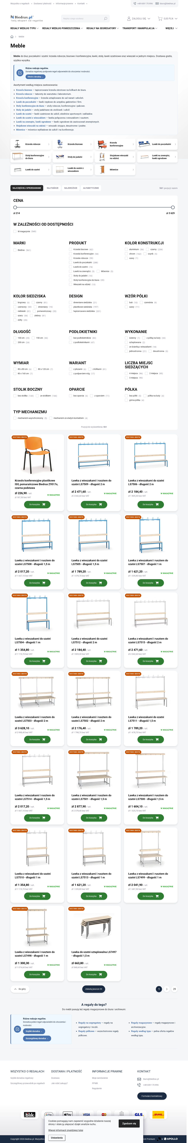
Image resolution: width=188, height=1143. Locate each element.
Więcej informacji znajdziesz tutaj (65, 1130)
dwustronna (160, 351)
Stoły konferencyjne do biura (30, 106)
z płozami (79, 369)
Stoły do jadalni (23, 110)
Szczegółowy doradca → (37, 1038)
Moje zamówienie (100, 1078)
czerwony (24, 307)
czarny (156, 249)
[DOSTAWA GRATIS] (37, 457)
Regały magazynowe (141, 1022)
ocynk (152, 254)
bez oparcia (80, 396)
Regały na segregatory (89, 1022)
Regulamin (97, 1088)
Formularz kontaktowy (152, 1096)
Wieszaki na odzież (84, 284)
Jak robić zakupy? (59, 1083)
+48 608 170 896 (151, 1085)
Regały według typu (141, 1031)
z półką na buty (156, 338)
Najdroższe (70, 188)
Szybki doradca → (34, 1031)
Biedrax (24, 250)
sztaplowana (136, 342)
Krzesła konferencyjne (27, 98)
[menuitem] (24, 28)
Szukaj (106, 18)
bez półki (134, 396)
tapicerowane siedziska (86, 311)
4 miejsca (135, 373)
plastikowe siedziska (85, 307)
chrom (135, 254)
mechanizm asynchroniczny (32, 418)
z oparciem (101, 396)
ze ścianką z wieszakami (142, 347)
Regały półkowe (86, 1031)
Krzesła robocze (24, 94)
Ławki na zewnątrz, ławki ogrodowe (33, 121)
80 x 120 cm (45, 369)
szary (133, 258)
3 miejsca (135, 378)
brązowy (23, 302)
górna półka (136, 400)
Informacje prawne (64, 3)
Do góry (22, 989)
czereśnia (150, 302)
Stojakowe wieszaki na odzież (31, 125)
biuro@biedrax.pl (151, 1079)
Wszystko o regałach (19, 3)
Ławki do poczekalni (26, 102)
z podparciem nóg (83, 373)
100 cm (23, 338)
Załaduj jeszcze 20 (93, 989)
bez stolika (25, 396)
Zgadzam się (129, 1123)
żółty (22, 320)
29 (174, 989)
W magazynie (26, 231)
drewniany (45, 307)
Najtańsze (52, 188)
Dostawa (55, 1078)
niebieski (24, 311)
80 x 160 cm (25, 373)
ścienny (134, 338)
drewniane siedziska (84, 302)
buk (133, 302)
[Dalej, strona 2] (167, 989)
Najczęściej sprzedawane (27, 188)
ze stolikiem (48, 396)
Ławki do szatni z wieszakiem (31, 118)
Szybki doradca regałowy (21, 1078)
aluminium (136, 249)
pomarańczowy (46, 311)
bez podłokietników (84, 338)
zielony (39, 315)
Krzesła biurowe (24, 90)
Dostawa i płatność (42, 3)
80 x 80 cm (24, 369)
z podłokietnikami (83, 342)
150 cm (41, 338)
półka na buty (155, 396)
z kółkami (99, 369)
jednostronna (137, 351)
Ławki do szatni (23, 114)
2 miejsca (155, 373)
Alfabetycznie (91, 188)
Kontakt (81, 3)
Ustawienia (57, 1137)
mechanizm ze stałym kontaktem (70, 418)
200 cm (23, 342)
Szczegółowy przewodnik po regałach (27, 1083)
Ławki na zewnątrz (83, 271)
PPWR (95, 1083)
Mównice (20, 129)
